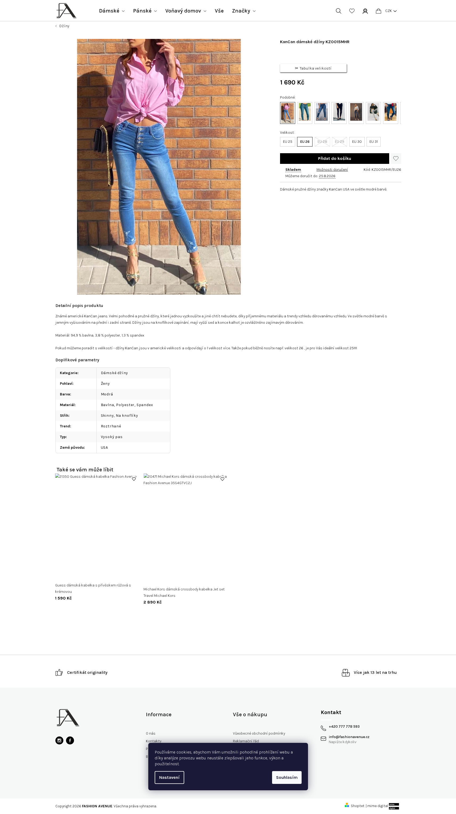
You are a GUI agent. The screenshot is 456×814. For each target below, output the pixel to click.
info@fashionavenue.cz (349, 737)
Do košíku (334, 158)
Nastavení (169, 777)
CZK (388, 11)
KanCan (90, 316)
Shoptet (357, 806)
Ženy (105, 383)
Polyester (125, 405)
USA (104, 447)
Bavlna (107, 405)
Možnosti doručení (332, 169)
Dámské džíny (114, 373)
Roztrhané (111, 426)
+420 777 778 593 (344, 726)
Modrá (107, 394)
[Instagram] (59, 740)
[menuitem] (112, 11)
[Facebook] (70, 740)
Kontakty (153, 741)
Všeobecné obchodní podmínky (259, 733)
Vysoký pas (112, 437)
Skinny (107, 415)
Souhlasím (287, 777)
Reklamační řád (246, 741)
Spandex (145, 405)
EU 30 (357, 141)
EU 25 (287, 141)
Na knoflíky (127, 415)
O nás (150, 733)
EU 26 (305, 141)
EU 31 (373, 141)
